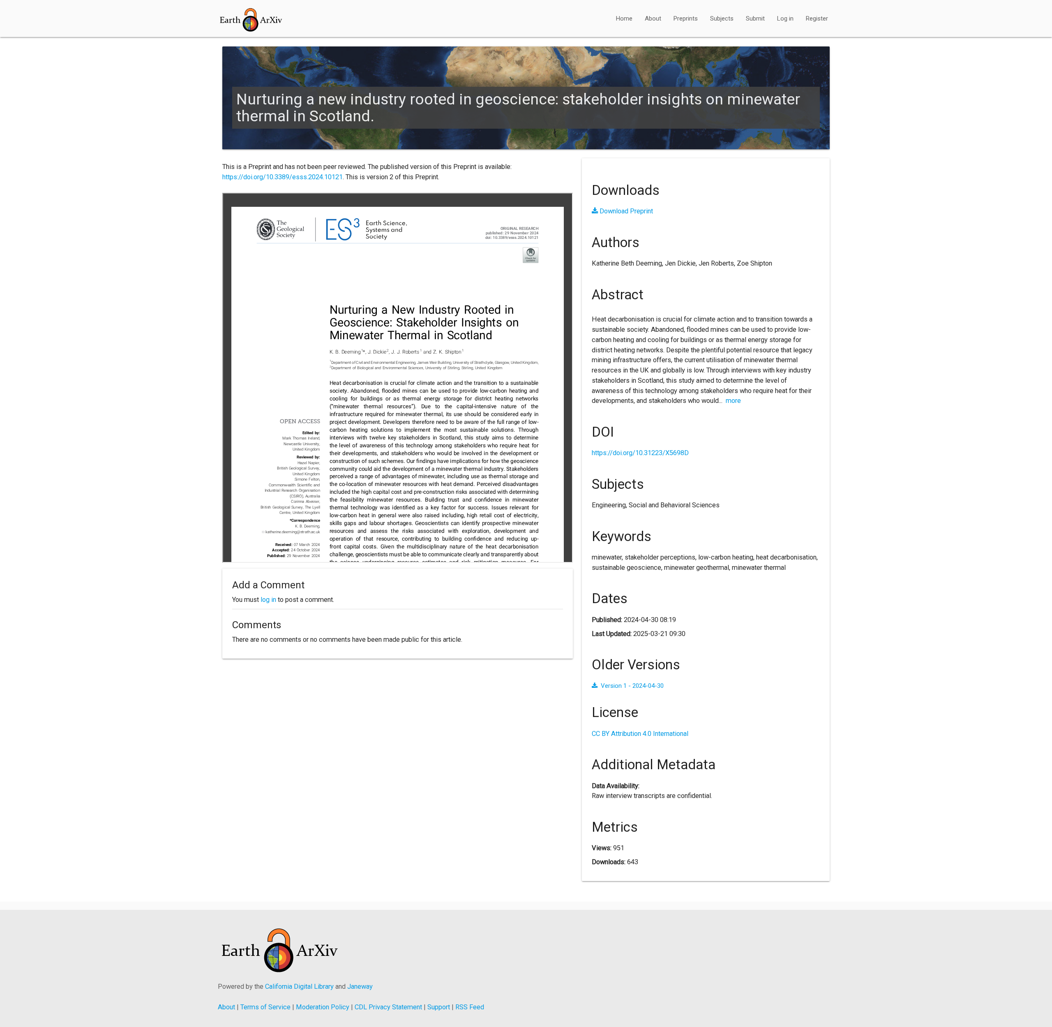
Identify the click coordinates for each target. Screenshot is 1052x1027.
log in (268, 600)
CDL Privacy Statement (388, 1007)
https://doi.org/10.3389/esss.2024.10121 (282, 177)
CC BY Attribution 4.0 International (640, 734)
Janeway (360, 986)
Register (817, 18)
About (653, 18)
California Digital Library (299, 986)
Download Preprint (625, 211)
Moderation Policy (322, 1007)
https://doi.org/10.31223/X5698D (640, 453)
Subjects (722, 18)
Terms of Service (265, 1007)
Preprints (686, 18)
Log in (785, 18)
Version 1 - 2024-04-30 (632, 685)
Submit (755, 18)
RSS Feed (469, 1007)
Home (624, 18)
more (733, 401)
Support (438, 1007)
